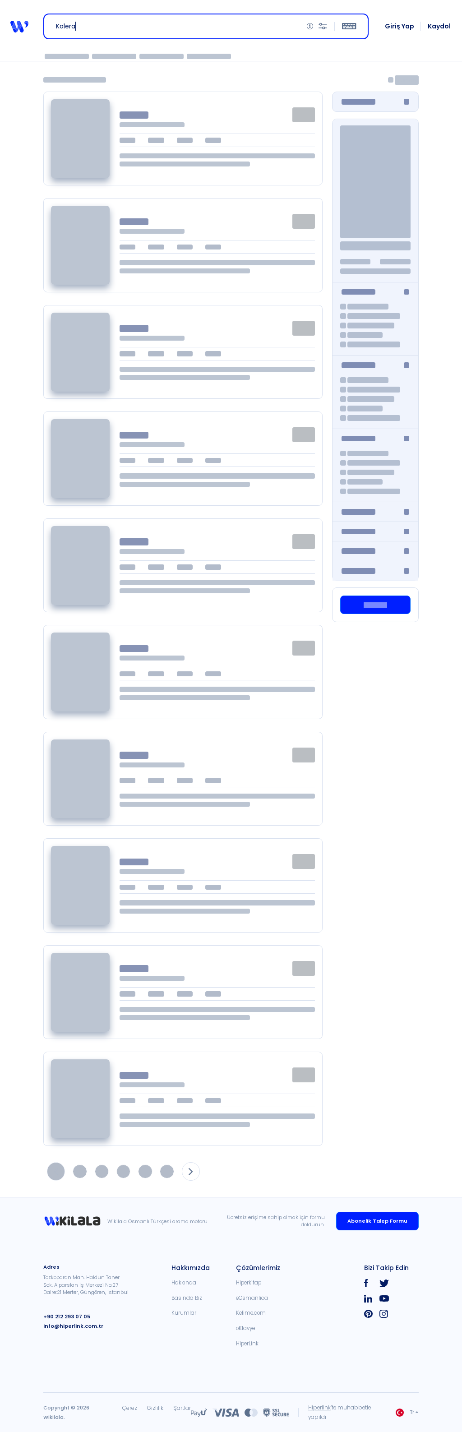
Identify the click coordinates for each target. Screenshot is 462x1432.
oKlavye (245, 1328)
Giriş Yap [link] (399, 26)
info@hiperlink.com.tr (73, 1326)
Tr (412, 1412)
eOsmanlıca (252, 1298)
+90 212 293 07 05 (66, 1316)
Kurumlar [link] (183, 1313)
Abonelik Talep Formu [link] (377, 1220)
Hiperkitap (248, 1282)
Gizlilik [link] (155, 1408)
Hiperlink (319, 1407)
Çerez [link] (129, 1408)
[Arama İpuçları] (310, 26)
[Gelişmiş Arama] (323, 26)
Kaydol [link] (439, 26)
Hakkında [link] (183, 1282)
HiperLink (247, 1343)
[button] (19, 26)
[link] (75, 1221)
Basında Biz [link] (186, 1298)
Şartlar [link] (182, 1408)
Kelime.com (251, 1313)
